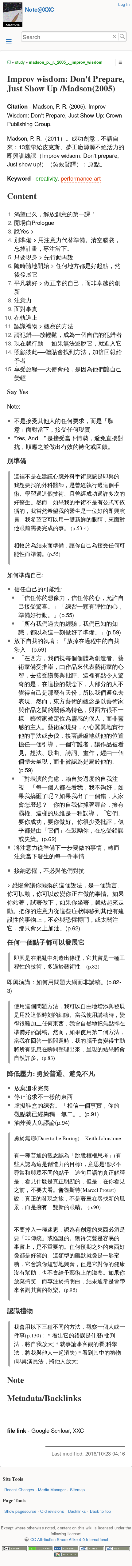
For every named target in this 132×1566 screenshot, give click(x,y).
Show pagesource (20, 1511)
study (20, 62)
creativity (46, 178)
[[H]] (12, 15)
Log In (124, 4)
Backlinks (77, 1511)
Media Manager (52, 1489)
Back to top (100, 1511)
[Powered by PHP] (66, 1549)
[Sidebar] (8, 41)
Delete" (114, 36)
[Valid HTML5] (92, 1549)
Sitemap (77, 1489)
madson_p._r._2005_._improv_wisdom (66, 62)
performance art (81, 178)
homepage (9, 62)
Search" (122, 36)
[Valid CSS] (117, 1549)
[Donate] (40, 1549)
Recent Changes (19, 1489)
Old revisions (52, 1511)
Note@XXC (39, 9)
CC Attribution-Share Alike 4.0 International (69, 1539)
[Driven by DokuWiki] (66, 1555)
